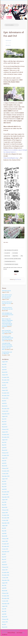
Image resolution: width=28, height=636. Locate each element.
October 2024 (5, 398)
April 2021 (4, 463)
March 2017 (4, 564)
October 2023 (5, 411)
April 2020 (4, 489)
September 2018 (5, 523)
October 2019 (5, 494)
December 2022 (5, 434)
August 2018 (4, 525)
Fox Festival (15, 252)
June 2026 (4, 364)
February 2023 (5, 429)
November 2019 (5, 491)
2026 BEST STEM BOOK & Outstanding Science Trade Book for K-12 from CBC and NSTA (7, 346)
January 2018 (5, 541)
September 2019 (5, 497)
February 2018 (5, 538)
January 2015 (5, 622)
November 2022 (5, 437)
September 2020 (5, 476)
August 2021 (4, 458)
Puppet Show (15, 255)
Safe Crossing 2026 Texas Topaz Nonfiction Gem (7, 332)
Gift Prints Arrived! (6, 290)
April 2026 (4, 369)
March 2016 (4, 590)
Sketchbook (8, 45)
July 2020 (4, 481)
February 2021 (5, 468)
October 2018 (5, 520)
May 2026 (4, 367)
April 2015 (4, 614)
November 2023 (5, 408)
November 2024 (5, 395)
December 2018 (5, 515)
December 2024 (5, 393)
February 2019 (5, 510)
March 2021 (4, 465)
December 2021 (5, 455)
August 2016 (4, 582)
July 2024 (4, 400)
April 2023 (4, 424)
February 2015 (5, 619)
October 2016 (5, 577)
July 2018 (4, 528)
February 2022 (5, 452)
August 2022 (4, 439)
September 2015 (5, 603)
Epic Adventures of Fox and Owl (11, 250)
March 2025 (4, 387)
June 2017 (4, 556)
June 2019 (4, 502)
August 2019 (4, 499)
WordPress (4, 634)
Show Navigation (22, 13)
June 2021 (4, 460)
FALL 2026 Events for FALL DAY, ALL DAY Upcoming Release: (7, 296)
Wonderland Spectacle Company (11, 264)
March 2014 (4, 627)
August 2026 (5, 361)
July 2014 (4, 624)
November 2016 (5, 575)
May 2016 (4, 585)
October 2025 (5, 382)
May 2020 (4, 486)
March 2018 (4, 536)
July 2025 (4, 385)
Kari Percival (8, 40)
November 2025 (5, 380)
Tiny (22, 255)
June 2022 (4, 442)
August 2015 (4, 606)
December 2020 (5, 471)
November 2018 (5, 517)
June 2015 (4, 608)
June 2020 (4, 484)
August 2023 (4, 416)
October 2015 (5, 601)
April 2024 (4, 403)
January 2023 (5, 432)
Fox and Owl (7, 252)
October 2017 (5, 549)
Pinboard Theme (11, 632)
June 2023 (4, 419)
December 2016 (5, 572)
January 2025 (5, 390)
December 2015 (5, 595)
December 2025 (5, 377)
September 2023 (5, 413)
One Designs (19, 632)
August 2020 (5, 478)
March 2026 (4, 372)
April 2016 (4, 588)
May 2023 (4, 421)
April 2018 (4, 533)
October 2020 (5, 473)
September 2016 (5, 580)
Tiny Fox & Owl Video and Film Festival (13, 258)
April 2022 (4, 447)
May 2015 (4, 611)
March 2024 (4, 406)
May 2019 (4, 504)
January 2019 (5, 512)
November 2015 (5, 598)
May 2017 (4, 559)
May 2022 (4, 445)
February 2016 (5, 593)
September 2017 (5, 551)
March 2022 (4, 450)
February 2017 (5, 567)
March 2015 (4, 616)
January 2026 (5, 374)
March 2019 (4, 507)
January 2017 (5, 569)
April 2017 (4, 562)
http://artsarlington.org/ (11, 158)
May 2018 (4, 530)
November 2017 (5, 546)
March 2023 (4, 426)
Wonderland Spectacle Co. (10, 261)
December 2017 (5, 543)
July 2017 (4, 554)
